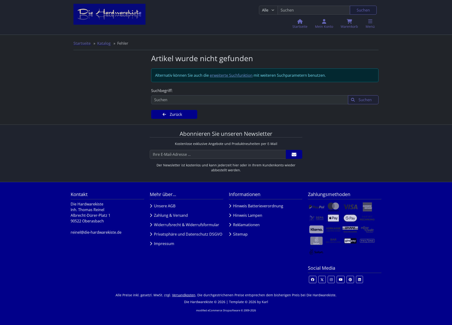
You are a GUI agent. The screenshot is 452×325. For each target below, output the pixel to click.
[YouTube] (341, 279)
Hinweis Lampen (246, 215)
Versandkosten (183, 295)
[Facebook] (312, 279)
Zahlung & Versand (170, 215)
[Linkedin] (359, 279)
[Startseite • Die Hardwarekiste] (109, 17)
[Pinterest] (350, 279)
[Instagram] (331, 279)
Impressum (163, 243)
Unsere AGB (163, 206)
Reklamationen (245, 224)
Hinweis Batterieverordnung (257, 206)
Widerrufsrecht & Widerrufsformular (185, 224)
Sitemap (239, 234)
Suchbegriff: (162, 90)
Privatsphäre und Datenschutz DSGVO (187, 234)
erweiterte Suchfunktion (231, 75)
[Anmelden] (294, 154)
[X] (322, 279)
